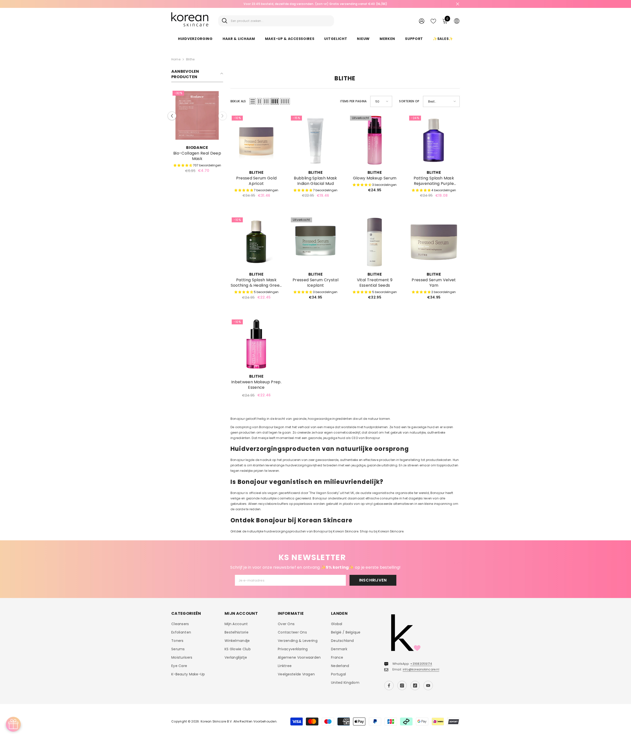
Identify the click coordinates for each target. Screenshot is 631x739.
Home (175, 59)
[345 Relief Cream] (197, 115)
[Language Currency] (457, 21)
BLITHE (256, 172)
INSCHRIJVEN (373, 580)
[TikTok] (415, 685)
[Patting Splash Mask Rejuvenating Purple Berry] (434, 140)
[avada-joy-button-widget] (13, 724)
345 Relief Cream (197, 153)
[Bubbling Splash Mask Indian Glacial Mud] (315, 140)
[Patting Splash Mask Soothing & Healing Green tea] (256, 242)
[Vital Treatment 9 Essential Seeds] (375, 242)
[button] (172, 113)
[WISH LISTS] (433, 20)
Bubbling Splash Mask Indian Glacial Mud (315, 181)
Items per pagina (353, 101)
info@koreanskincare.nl (421, 669)
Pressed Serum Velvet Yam (434, 282)
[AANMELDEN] (421, 21)
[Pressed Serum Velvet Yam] (434, 242)
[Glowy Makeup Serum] (375, 140)
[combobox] (280, 20)
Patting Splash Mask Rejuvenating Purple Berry (434, 181)
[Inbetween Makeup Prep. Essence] (256, 344)
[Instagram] (402, 685)
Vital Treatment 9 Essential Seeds (374, 282)
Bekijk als (238, 101)
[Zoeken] (276, 20)
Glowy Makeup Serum (375, 178)
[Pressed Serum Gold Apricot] (256, 140)
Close (458, 4)
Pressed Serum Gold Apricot (256, 181)
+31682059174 (421, 664)
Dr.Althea (197, 147)
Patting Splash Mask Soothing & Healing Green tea (256, 282)
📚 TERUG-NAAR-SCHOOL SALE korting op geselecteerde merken (315, 4)
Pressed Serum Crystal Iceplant (315, 282)
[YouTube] (428, 685)
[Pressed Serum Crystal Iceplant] (315, 242)
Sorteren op (409, 101)
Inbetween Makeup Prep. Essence (256, 384)
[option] (315, 4)
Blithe (190, 59)
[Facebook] (389, 685)
